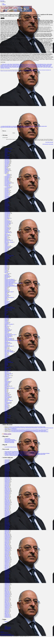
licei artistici (7, 316)
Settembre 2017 (7, 561)
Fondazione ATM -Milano (9, 279)
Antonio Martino (7, 438)
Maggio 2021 (7, 519)
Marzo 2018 (7, 556)
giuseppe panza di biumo (9, 297)
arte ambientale (7, 177)
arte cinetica (9, 186)
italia (13, 70)
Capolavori (2, 70)
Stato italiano (29, 70)
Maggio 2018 (7, 554)
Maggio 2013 (7, 611)
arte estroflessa (7, 192)
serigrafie (6, 398)
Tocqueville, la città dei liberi (9, 442)
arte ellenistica (7, 190)
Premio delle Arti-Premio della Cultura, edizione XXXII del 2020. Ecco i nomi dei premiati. (15, 127)
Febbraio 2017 (7, 568)
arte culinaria (7, 183)
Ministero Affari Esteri (8, 338)
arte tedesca (6, 229)
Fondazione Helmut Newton (9, 281)
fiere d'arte (6, 277)
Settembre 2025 (7, 470)
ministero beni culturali (8, 339)
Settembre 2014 (7, 596)
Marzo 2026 (7, 464)
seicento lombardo (8, 396)
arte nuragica (7, 214)
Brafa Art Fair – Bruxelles (9, 242)
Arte (5, 173)
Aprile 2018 (7, 555)
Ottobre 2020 (7, 526)
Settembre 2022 (7, 504)
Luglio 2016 (7, 575)
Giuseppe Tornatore (45, 65)
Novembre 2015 (7, 582)
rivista (6, 389)
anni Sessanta (7, 161)
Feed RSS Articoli (3, 635)
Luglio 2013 (7, 609)
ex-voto (6, 270)
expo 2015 (6, 271)
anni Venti (6, 164)
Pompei (6, 376)
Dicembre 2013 (7, 604)
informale (6, 304)
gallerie (6, 292)
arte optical (6, 216)
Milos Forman (45, 66)
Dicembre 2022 (7, 501)
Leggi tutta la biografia (49, 142)
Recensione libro (7, 386)
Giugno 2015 (7, 587)
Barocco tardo (7, 235)
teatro (5, 411)
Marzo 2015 (7, 590)
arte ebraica (6, 188)
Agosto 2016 (7, 574)
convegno (6, 260)
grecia (6, 300)
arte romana (7, 223)
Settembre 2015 (7, 584)
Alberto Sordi (4, 64)
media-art (6, 332)
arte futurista (7, 200)
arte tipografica (7, 231)
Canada (6, 244)
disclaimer (2, 631)
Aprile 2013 (7, 612)
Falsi (5, 272)
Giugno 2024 (7, 484)
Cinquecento (7, 254)
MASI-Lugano (7, 330)
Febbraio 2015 (7, 591)
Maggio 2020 (7, 531)
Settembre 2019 (7, 538)
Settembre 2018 (7, 550)
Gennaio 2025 (7, 477)
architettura (6, 169)
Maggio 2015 (7, 588)
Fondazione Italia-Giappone (9, 282)
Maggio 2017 (7, 565)
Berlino (6, 238)
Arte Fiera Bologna (8, 197)
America (6, 152)
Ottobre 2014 (7, 595)
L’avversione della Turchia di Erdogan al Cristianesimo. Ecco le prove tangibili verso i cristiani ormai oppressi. (30, 429)
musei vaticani (7, 349)
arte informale (7, 203)
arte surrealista (7, 228)
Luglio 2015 (7, 586)
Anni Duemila (7, 158)
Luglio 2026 (7, 460)
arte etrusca (6, 193)
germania (6, 294)
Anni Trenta (7, 163)
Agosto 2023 (7, 494)
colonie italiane (7, 258)
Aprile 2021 (7, 520)
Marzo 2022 (7, 510)
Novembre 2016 (7, 571)
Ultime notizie (7, 434)
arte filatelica (7, 199)
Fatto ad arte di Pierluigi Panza (10, 439)
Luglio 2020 (7, 529)
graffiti (6, 298)
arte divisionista (7, 187)
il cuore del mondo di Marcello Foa (10, 440)
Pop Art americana (8, 377)
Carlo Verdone (27, 64)
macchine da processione (9, 324)
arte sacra (6, 226)
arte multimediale (7, 213)
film (5, 278)
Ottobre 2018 (7, 549)
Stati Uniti (6, 405)
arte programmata (7, 221)
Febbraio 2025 (7, 476)
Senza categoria (7, 397)
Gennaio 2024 (7, 489)
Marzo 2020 (7, 533)
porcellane (6, 378)
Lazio (6, 311)
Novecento (6, 360)
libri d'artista (7, 315)
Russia (6, 390)
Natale (6, 354)
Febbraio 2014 (7, 602)
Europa (6, 269)
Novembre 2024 (7, 479)
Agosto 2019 (7, 539)
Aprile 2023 (7, 497)
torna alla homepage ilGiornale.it (5, 634)
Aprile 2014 (7, 600)
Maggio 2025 (7, 474)
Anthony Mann (9, 64)
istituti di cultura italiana (9, 306)
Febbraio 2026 (7, 465)
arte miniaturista (7, 211)
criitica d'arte (6, 70)
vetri (5, 420)
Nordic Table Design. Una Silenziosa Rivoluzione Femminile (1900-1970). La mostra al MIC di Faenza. (22, 451)
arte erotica (6, 191)
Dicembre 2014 (7, 593)
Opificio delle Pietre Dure (9, 362)
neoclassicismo (7, 356)
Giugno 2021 (7, 518)
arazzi (6, 167)
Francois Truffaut (39, 65)
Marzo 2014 (7, 601)
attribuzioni (6, 234)
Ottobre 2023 (7, 492)
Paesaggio (6, 365)
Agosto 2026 (7, 459)
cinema (6, 253)
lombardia (6, 320)
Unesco (6, 416)
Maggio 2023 (7, 496)
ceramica (6, 251)
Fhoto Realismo (7, 276)
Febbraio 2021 (7, 522)
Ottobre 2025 (7, 469)
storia (32, 70)
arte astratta (6, 179)
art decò (6, 172)
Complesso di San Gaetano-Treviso (6, 65)
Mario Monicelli (40, 66)
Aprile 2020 (7, 532)
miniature (6, 337)
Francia (6, 287)
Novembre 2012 (7, 617)
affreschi (6, 149)
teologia (6, 412)
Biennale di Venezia (8, 240)
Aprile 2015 (7, 589)
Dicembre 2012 (7, 616)
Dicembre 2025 (7, 467)
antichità (6, 166)
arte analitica (7, 178)
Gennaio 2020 (7, 535)
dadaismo (6, 263)
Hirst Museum (7, 301)
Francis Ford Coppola (32, 65)
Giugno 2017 (7, 564)
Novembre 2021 (7, 514)
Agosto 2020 (7, 528)
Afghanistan (7, 150)
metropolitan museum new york (10, 334)
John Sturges (19, 66)
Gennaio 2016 (7, 580)
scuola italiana (7, 394)
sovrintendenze (7, 403)
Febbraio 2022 (7, 511)
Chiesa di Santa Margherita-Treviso (40, 64)
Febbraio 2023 (7, 499)
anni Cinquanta (7, 156)
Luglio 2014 (7, 598)
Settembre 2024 (7, 481)
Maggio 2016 (7, 577)
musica (6, 352)
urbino (6, 418)
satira (5, 391)
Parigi (6, 366)
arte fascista (6, 194)
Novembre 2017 (7, 559)
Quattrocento (7, 382)
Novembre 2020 (7, 525)
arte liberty (6, 206)
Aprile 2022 (7, 509)
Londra (6, 321)
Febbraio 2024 (7, 488)
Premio (6, 379)
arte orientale (7, 217)
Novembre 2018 (7, 548)
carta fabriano (7, 247)
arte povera (6, 220)
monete (6, 344)
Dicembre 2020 (7, 524)
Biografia (4, 4)
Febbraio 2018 (7, 557)
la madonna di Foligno (8, 309)
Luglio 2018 (7, 552)
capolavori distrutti (8, 246)
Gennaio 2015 (7, 592)
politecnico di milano (8, 373)
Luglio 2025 (7, 472)
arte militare (7, 210)
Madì (5, 325)
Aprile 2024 (7, 486)
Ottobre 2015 (7, 583)
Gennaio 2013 (7, 615)
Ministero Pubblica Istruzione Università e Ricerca (13, 340)
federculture (7, 275)
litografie (6, 319)
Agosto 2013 (7, 608)
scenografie (6, 392)
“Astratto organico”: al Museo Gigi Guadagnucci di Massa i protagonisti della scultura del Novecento (21, 452)
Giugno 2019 (7, 541)
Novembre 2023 (7, 491)
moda (5, 341)
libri (5, 314)
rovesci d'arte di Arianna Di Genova (11, 446)
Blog (3, 3)
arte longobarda (7, 207)
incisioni (8, 273)
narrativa (6, 353)
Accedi (6, 626)
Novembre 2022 (7, 502)
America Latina (7, 154)
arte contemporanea (8, 182)
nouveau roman (7, 359)
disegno (11, 70)
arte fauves (6, 195)
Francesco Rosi (25, 65)
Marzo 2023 (7, 498)
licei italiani (6, 317)
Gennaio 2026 (7, 466)
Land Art (6, 310)
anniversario (7, 165)
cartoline (6, 249)
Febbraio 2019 (7, 545)
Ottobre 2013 (7, 606)
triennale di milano (8, 415)
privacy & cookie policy (4, 632)
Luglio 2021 (7, 517)
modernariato (7, 342)
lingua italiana (7, 318)
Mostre (19, 70)
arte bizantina (7, 180)
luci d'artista (7, 322)
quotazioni (6, 383)
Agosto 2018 (7, 551)
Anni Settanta (7, 162)
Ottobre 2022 (7, 503)
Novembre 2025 (7, 468)
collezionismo (7, 257)
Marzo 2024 (7, 487)
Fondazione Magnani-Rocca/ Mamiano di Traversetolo (14, 283)
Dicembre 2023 (7, 490)
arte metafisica (7, 209)
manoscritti (6, 328)
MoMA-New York (8, 343)
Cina (5, 252)
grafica (6, 299)
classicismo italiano (8, 256)
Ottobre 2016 (7, 572)
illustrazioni (6, 302)
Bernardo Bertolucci (15, 64)
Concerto (6, 259)
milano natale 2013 (8, 335)
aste (5, 233)
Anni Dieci (6, 157)
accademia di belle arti (8, 148)
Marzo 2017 (7, 567)
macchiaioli (6, 323)
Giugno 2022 (7, 507)
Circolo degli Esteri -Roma (9, 255)
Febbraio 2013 (7, 614)
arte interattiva (7, 204)
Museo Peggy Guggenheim (9, 351)
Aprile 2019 (7, 543)
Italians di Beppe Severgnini (9, 441)
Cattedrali (6, 250)
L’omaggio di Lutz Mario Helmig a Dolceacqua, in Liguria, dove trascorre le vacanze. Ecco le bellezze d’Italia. (26, 426)
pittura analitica (7, 370)
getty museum (7, 295)
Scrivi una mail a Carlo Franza (48, 144)
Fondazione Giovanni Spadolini (10, 280)
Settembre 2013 (7, 607)
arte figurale (7, 198)
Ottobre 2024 (7, 480)
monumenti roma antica (8, 346)
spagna (6, 404)
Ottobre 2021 (7, 515)
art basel (6, 171)
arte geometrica (7, 201)
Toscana (6, 413)
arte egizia (6, 189)
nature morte (7, 355)
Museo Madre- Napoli (8, 350)
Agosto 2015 (7, 585)
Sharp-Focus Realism (8, 400)
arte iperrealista (7, 205)
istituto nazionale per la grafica (10, 307)
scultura (6, 393)
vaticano (6, 419)
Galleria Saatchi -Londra (9, 291)
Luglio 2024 (7, 483)
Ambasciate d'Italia (8, 151)
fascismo (6, 274)
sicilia (6, 401)
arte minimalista (7, 212)
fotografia (6, 286)
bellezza (6, 237)
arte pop (6, 219)
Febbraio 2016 (7, 579)
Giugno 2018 (7, 553)
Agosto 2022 (7, 505)
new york (6, 358)
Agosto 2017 (7, 562)
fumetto (6, 288)
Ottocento (6, 364)
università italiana (7, 417)
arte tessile (6, 230)
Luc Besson (29, 66)
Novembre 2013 (7, 605)
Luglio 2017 (7, 563)
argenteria (8, 174)
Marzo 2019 (7, 544)
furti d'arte (6, 289)
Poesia (6, 371)
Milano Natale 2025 (8, 336)
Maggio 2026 (7, 462)
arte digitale (6, 185)
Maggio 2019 (7, 542)
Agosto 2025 (7, 471)
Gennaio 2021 (7, 523)
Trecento (6, 414)
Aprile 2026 (7, 463)
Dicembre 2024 (7, 478)
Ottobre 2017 (7, 560)
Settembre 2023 (7, 493)
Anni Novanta (7, 159)
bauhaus (6, 236)
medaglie (6, 331)
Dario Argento (20, 65)
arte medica (6, 208)
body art (6, 241)
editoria (6, 268)
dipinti (6, 265)
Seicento (6, 395)
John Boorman (13, 66)
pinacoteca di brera (8, 369)
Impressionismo (7, 303)
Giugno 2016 (7, 576)
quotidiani (6, 384)
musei (21, 70)
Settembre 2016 (7, 573)
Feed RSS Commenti (10, 635)
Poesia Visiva (7, 372)
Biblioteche (6, 239)
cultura (9, 70)
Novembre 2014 (7, 594)
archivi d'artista (7, 170)
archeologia (6, 168)
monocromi (6, 345)
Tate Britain (7, 410)
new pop (6, 357)
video (5, 421)
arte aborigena (7, 176)
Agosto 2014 (7, 597)
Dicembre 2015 (7, 581)
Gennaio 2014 (7, 603)
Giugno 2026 (7, 461)
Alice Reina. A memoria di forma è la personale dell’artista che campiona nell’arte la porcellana (20, 455)
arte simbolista (7, 227)
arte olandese (7, 215)
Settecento (6, 399)
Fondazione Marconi (8, 284)
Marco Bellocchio (34, 66)
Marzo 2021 (7, 521)
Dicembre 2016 (7, 570)
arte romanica (7, 224)
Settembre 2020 (7, 527)
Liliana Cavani (24, 66)
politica (6, 374)
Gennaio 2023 (7, 500)
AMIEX (6, 155)
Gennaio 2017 (7, 569)
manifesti (16, 70)
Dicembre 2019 (7, 536)
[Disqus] (27, 85)
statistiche (6, 406)
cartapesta (6, 248)
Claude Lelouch (49, 64)
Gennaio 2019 (7, 546)
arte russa (6, 225)
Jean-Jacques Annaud (7, 66)
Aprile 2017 (7, 566)
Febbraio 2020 (7, 534)
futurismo (6, 290)
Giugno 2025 (7, 473)
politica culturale (24, 70)
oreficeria (6, 363)
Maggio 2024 (7, 485)
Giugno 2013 (7, 610)
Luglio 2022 (7, 506)
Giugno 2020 (7, 530)
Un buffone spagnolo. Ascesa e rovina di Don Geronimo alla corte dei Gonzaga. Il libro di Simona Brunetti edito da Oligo (25, 454)
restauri (6, 387)
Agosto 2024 (7, 482)
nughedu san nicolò (8, 361)
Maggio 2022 (7, 508)
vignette (34, 70)
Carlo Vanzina (22, 64)
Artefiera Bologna (8, 232)
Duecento (6, 267)
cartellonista (32, 64)
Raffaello (6, 385)
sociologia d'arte (7, 402)
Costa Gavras (15, 65)
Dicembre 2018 (7, 547)
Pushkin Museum (7, 381)
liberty (6, 313)
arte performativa (7, 218)
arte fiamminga (7, 196)
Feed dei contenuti (8, 627)
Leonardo (6, 312)
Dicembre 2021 (7, 513)
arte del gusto (7, 184)
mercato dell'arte (7, 333)
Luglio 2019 (7, 540)
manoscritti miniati (8, 329)
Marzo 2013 (7, 613)
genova (6, 293)
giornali (6, 296)
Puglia (6, 380)
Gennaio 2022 (7, 512)
